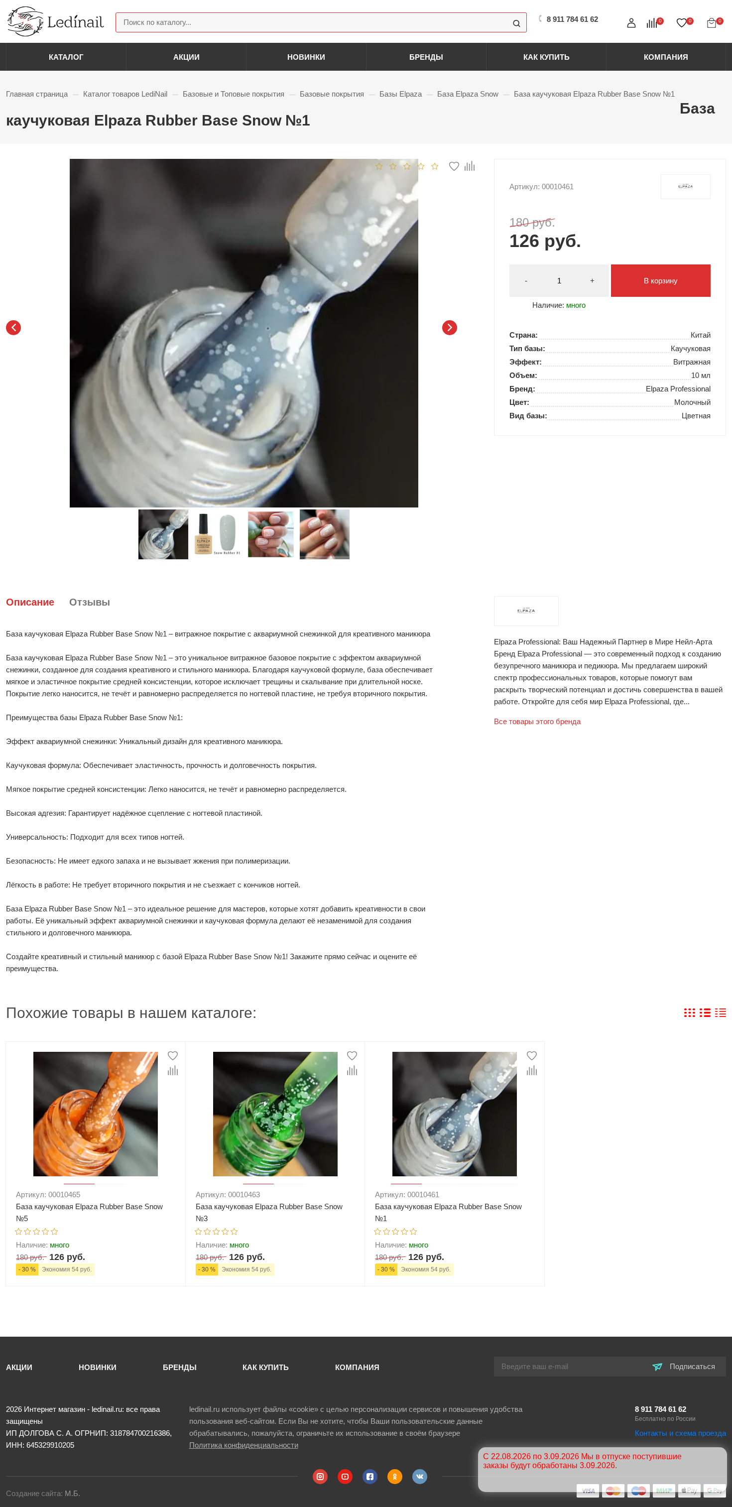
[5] (435, 165)
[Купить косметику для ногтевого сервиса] (56, 20)
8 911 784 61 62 (660, 1409)
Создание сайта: (43, 1493)
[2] (393, 165)
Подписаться (691, 1366)
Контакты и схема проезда (680, 1433)
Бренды (426, 57)
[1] (379, 165)
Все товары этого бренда (537, 721)
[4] (421, 165)
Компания (666, 57)
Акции (186, 57)
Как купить (546, 57)
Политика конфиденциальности (243, 1445)
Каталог (66, 57)
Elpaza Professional (686, 186)
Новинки (306, 57)
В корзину (661, 280)
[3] (407, 165)
